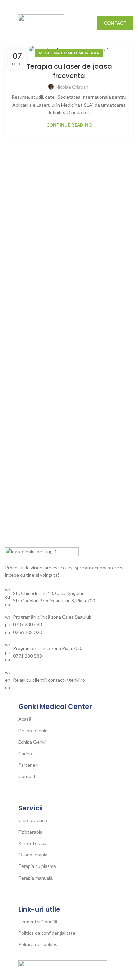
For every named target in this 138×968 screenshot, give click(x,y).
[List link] (69, 624)
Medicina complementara (69, 52)
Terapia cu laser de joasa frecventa (69, 71)
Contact (115, 23)
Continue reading (69, 125)
